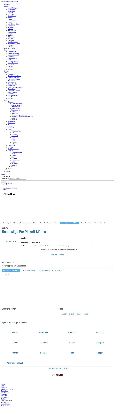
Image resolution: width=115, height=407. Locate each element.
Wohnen (14, 140)
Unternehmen (4, 397)
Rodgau (10, 33)
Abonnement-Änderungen (15, 87)
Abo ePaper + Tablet (14, 79)
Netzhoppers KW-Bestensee (43, 246)
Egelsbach (11, 14)
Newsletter (11, 93)
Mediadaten (15, 113)
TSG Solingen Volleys (28, 270)
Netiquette (14, 158)
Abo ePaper (11, 81)
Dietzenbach (11, 11)
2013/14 (86, 314)
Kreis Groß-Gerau (13, 42)
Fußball (10, 59)
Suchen (3, 181)
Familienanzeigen (16, 108)
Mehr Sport (11, 64)
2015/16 (71, 314)
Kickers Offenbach (13, 53)
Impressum (15, 163)
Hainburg (10, 17)
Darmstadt (11, 40)
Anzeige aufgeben (17, 105)
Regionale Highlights (14, 43)
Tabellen (10, 66)
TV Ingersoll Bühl (43, 270)
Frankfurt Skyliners (13, 61)
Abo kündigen (5, 402)
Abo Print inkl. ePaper (14, 76)
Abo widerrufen (5, 404)
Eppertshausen (12, 16)
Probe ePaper (11, 89)
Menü (2, 174)
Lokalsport (11, 56)
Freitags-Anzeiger (13, 95)
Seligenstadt (11, 37)
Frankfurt (10, 38)
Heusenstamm (12, 21)
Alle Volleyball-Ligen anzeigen (58, 368)
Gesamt (6, 275)
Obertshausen (12, 32)
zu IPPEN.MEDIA (6, 405)
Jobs (13, 157)
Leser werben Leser (13, 77)
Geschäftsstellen (12, 84)
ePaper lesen (11, 85)
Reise (13, 139)
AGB (13, 162)
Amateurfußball (12, 58)
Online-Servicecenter (14, 90)
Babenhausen (12, 9)
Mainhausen (11, 25)
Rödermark (11, 35)
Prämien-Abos (12, 82)
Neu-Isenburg (12, 30)
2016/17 (64, 314)
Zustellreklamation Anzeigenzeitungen (22, 116)
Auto (13, 132)
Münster (10, 29)
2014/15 (79, 314)
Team (13, 153)
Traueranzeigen (16, 110)
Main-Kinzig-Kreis (13, 24)
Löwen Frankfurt (13, 63)
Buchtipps (14, 134)
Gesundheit (15, 136)
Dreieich (10, 12)
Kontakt (14, 155)
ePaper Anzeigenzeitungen (19, 115)
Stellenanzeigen (16, 106)
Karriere (14, 137)
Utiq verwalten (5, 392)
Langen (10, 22)
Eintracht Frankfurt (13, 55)
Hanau (10, 19)
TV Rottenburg (64, 246)
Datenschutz (15, 160)
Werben (14, 111)
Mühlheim (11, 27)
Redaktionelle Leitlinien (7, 389)
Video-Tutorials (12, 92)
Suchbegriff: (5, 178)
